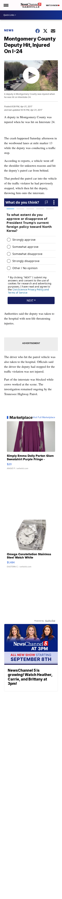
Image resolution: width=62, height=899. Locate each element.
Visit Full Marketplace (44, 417)
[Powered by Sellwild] (50, 621)
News (9, 30)
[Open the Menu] (6, 5)
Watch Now (52, 5)
